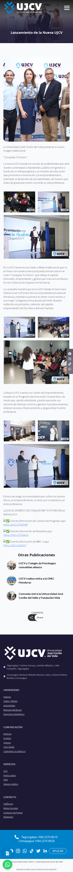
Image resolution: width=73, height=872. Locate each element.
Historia (7, 696)
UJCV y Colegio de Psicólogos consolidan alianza (37, 565)
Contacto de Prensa (13, 812)
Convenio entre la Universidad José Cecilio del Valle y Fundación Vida (41, 595)
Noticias (7, 733)
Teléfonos (8, 803)
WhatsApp (8, 816)
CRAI (5, 779)
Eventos (7, 738)
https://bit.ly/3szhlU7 (14, 545)
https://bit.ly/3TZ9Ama (15, 535)
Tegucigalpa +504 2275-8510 (39, 837)
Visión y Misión (10, 701)
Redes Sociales (10, 808)
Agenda (7, 742)
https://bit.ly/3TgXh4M (15, 524)
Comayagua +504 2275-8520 (36, 841)
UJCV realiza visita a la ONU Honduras (36, 580)
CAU (5, 771)
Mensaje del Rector (12, 709)
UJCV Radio (8, 746)
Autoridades (9, 705)
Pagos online (9, 775)
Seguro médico (10, 784)
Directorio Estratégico (13, 714)
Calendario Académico (14, 751)
